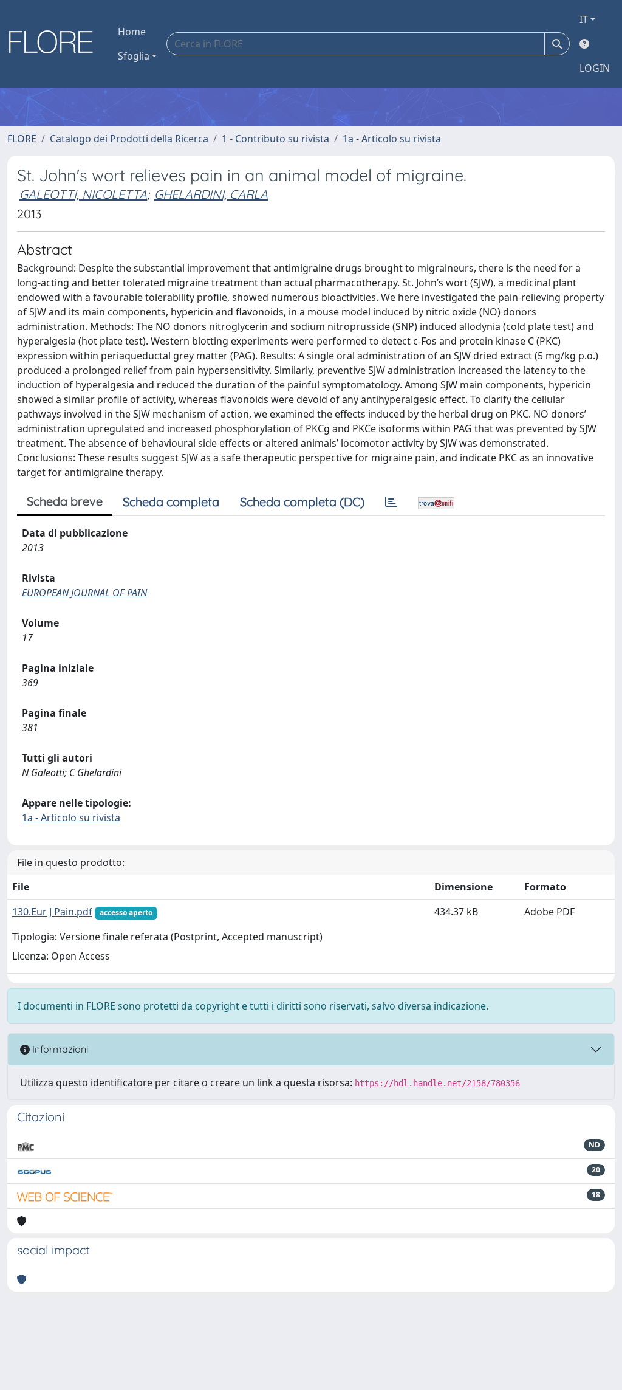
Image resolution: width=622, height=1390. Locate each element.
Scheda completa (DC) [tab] (302, 501)
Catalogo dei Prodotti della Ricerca (129, 138)
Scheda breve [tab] (65, 501)
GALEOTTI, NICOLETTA (83, 194)
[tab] (391, 502)
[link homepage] (55, 43)
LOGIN (594, 68)
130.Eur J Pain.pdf (52, 911)
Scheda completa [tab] (171, 501)
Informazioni (59, 1049)
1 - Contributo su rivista (275, 138)
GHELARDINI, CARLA (211, 194)
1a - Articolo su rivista (392, 138)
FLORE (21, 138)
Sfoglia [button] (133, 56)
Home (132, 31)
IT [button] (583, 19)
